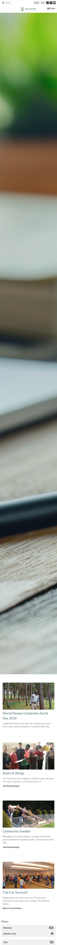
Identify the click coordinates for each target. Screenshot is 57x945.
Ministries (28, 928)
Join (42, 2)
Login (36, 2)
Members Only (28, 934)
